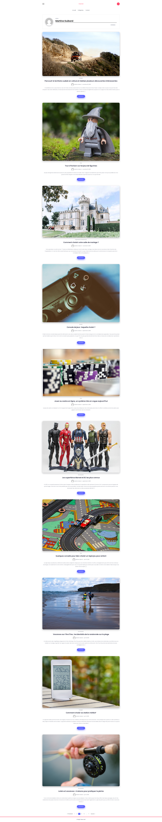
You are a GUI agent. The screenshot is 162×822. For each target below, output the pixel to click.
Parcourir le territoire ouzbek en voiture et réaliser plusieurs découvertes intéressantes (81, 81)
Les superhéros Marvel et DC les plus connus (81, 477)
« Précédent (70, 814)
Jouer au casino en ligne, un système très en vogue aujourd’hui (81, 401)
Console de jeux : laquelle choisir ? (81, 327)
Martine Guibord (77, 84)
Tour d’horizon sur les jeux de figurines (81, 166)
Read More (81, 96)
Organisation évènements (81, 239)
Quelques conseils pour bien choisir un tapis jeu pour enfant (81, 556)
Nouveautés (81, 474)
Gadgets (81, 78)
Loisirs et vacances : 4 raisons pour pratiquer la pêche (81, 791)
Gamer (80, 324)
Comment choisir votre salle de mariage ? (81, 242)
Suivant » (93, 814)
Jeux (81, 163)
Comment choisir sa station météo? (81, 713)
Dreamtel (81, 4)
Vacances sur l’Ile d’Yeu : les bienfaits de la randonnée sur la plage (81, 634)
